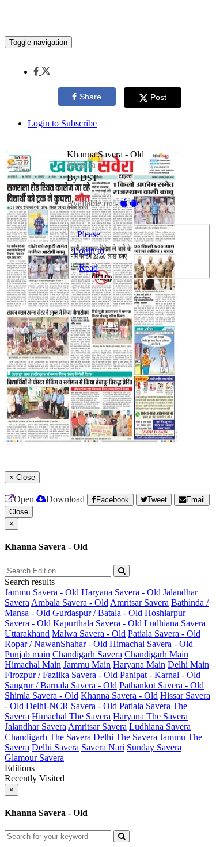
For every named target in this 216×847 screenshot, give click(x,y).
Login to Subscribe (62, 123)
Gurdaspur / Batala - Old (97, 613)
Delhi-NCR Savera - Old (71, 706)
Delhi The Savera (125, 737)
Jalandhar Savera (35, 727)
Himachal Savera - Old (151, 644)
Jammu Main (87, 664)
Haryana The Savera (150, 716)
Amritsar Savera (139, 602)
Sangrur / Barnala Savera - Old (61, 685)
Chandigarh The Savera (48, 737)
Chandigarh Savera (87, 654)
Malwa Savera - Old (89, 633)
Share (90, 96)
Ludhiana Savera (175, 623)
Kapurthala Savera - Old (97, 623)
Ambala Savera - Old (69, 602)
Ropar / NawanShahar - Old (56, 644)
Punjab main (27, 654)
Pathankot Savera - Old (161, 685)
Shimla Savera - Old (41, 695)
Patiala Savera (144, 706)
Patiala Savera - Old (164, 633)
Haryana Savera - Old (121, 592)
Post (158, 97)
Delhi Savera (55, 747)
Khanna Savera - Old (119, 695)
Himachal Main (33, 664)
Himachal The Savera (71, 716)
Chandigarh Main (156, 654)
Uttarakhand (27, 633)
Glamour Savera (34, 758)
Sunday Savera (154, 747)
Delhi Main (188, 664)
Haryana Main (139, 664)
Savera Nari (102, 747)
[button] (41, 71)
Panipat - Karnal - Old (160, 675)
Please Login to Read (88, 250)
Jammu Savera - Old (42, 592)
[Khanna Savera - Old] (108, 19)
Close (18, 511)
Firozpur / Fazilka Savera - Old (61, 675)
